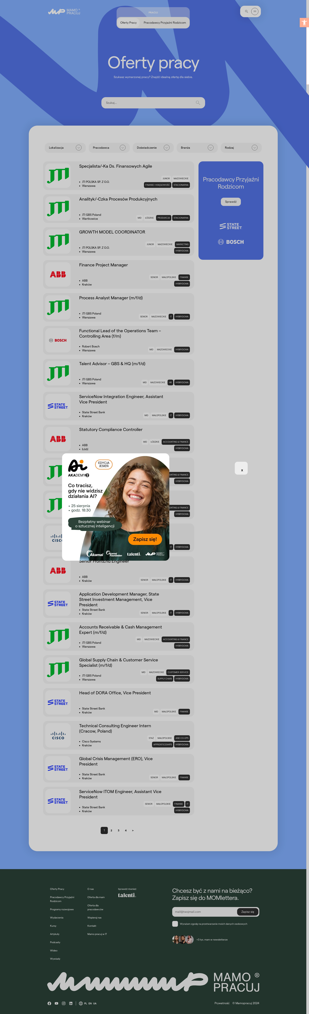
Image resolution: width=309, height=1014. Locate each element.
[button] (304, 22)
